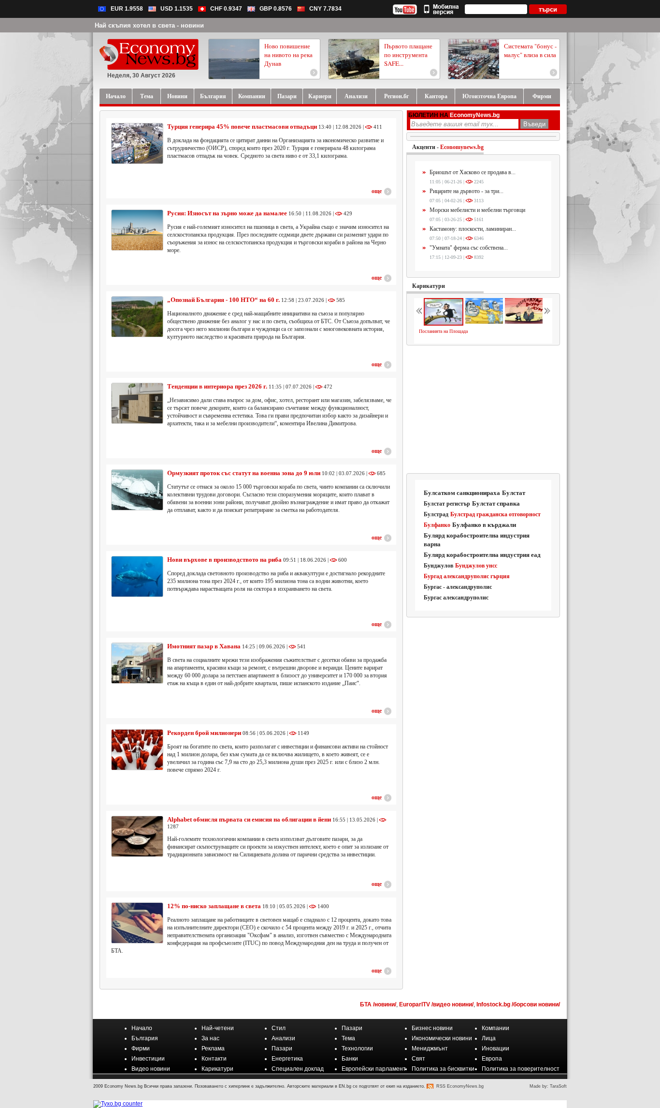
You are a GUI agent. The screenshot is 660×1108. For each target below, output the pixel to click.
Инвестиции (148, 1058)
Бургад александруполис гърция (467, 576)
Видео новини (150, 1068)
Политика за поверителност (521, 1068)
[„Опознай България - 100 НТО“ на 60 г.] (137, 316)
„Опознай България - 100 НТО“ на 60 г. (223, 299)
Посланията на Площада (443, 331)
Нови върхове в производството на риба (224, 559)
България (144, 1038)
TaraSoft (558, 1086)
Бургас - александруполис (458, 587)
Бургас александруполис (456, 597)
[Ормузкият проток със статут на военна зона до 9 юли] (137, 489)
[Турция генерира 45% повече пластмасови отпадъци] (137, 143)
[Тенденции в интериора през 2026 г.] (137, 403)
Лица (489, 1038)
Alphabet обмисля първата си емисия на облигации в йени (249, 819)
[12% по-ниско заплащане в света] (137, 922)
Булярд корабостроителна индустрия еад (482, 554)
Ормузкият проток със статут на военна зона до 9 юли (243, 473)
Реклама (213, 1048)
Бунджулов (438, 565)
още (377, 191)
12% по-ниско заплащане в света (214, 906)
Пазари (352, 1028)
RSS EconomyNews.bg (460, 1086)
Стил (279, 1028)
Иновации (495, 1048)
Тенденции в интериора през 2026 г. (217, 386)
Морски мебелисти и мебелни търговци (477, 210)
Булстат (513, 492)
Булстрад (436, 514)
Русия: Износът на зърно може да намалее (227, 213)
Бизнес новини (432, 1028)
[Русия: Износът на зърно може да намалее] (137, 230)
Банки (350, 1058)
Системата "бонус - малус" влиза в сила (530, 50)
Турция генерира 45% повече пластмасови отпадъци (242, 126)
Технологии (357, 1048)
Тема (348, 1038)
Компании (495, 1028)
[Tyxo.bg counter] (118, 1103)
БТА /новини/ (378, 1004)
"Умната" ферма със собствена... (469, 247)
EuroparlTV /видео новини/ (436, 1004)
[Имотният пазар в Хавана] (137, 663)
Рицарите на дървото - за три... (466, 191)
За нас (210, 1038)
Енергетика (287, 1058)
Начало (141, 1028)
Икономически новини (442, 1038)
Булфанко (437, 525)
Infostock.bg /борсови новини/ (518, 1004)
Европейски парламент (374, 1068)
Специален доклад (298, 1068)
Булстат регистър (447, 503)
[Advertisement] (483, 409)
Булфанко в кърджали (484, 524)
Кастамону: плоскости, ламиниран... (473, 228)
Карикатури (428, 286)
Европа (492, 1058)
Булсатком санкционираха (462, 492)
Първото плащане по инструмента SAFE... (408, 55)
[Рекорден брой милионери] (137, 749)
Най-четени (217, 1028)
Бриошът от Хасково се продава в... (473, 172)
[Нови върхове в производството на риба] (137, 576)
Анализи (283, 1038)
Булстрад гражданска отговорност (495, 514)
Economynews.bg (462, 147)
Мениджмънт (430, 1048)
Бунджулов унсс (476, 565)
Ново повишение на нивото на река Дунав (288, 55)
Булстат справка (496, 503)
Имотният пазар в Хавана (204, 646)
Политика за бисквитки (443, 1068)
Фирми (140, 1048)
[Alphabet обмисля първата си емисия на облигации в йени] (137, 836)
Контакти (214, 1058)
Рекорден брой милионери (204, 732)
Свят (418, 1058)
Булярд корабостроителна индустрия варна (477, 540)
